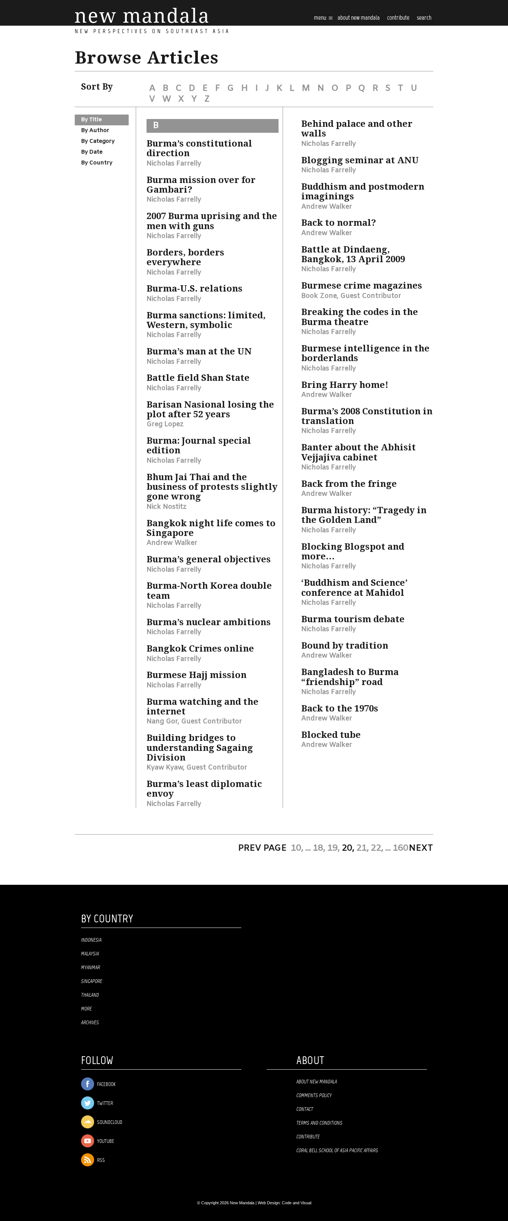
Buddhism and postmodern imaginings (362, 191)
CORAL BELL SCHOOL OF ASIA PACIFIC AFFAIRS (337, 1151)
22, (377, 848)
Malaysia (90, 954)
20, (348, 848)
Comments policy (314, 1096)
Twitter (104, 1103)
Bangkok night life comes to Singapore (211, 528)
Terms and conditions (319, 1123)
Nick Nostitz (167, 506)
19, (333, 848)
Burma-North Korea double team (209, 591)
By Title (91, 119)
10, (297, 848)
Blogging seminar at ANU (360, 160)
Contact (304, 1109)
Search (424, 18)
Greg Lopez (165, 424)
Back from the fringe (349, 484)
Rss (100, 1160)
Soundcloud (109, 1122)
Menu (320, 18)
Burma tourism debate (353, 619)
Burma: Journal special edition (199, 446)
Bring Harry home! (344, 385)
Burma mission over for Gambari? (201, 185)
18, (319, 848)
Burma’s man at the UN (199, 351)
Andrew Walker (172, 543)
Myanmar (90, 968)
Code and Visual (296, 1203)
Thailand (90, 995)
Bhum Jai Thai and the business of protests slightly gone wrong (212, 487)
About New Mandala (359, 18)
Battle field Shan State (198, 378)
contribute (398, 18)
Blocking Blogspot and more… (352, 552)
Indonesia (91, 940)
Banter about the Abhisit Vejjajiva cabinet (358, 452)
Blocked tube (331, 735)
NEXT (421, 848)
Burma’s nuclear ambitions (209, 622)
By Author (95, 130)
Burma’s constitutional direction (199, 148)
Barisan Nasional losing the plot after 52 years (210, 409)
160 (400, 848)
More (86, 1009)
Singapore (91, 981)
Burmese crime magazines (361, 285)
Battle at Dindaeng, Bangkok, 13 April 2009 (353, 254)
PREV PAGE (262, 848)
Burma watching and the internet (202, 707)
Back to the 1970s (339, 708)
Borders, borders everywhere (185, 257)
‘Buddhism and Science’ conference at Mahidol (354, 588)
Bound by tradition (344, 645)
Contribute (308, 1137)
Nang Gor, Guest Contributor (194, 721)
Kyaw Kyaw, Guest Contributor (197, 767)
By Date (92, 152)
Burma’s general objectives (209, 559)
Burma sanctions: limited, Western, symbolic (206, 320)
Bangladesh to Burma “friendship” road (350, 677)
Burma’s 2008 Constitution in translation (367, 416)
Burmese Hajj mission (197, 675)
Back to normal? (338, 223)
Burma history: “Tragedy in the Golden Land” (364, 515)
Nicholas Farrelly (174, 163)
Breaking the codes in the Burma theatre (359, 317)
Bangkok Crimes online (200, 648)
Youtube (105, 1141)
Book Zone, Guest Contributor (351, 296)
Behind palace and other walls (356, 129)
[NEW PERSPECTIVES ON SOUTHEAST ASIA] (141, 15)
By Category (98, 141)
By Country (96, 163)
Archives (90, 1023)
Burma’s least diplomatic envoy (204, 789)
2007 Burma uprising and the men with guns (212, 221)
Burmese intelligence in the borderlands (365, 353)
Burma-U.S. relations (194, 288)
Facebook (105, 1084)
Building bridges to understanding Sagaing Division (200, 748)
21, (362, 848)
